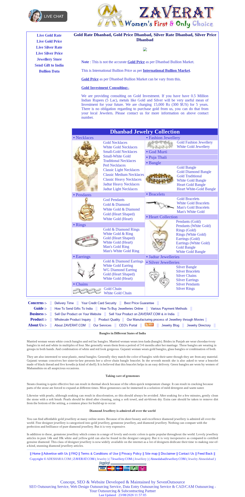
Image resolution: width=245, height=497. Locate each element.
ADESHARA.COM (59, 459)
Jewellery (140, 459)
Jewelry (102, 459)
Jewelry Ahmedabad (201, 459)
